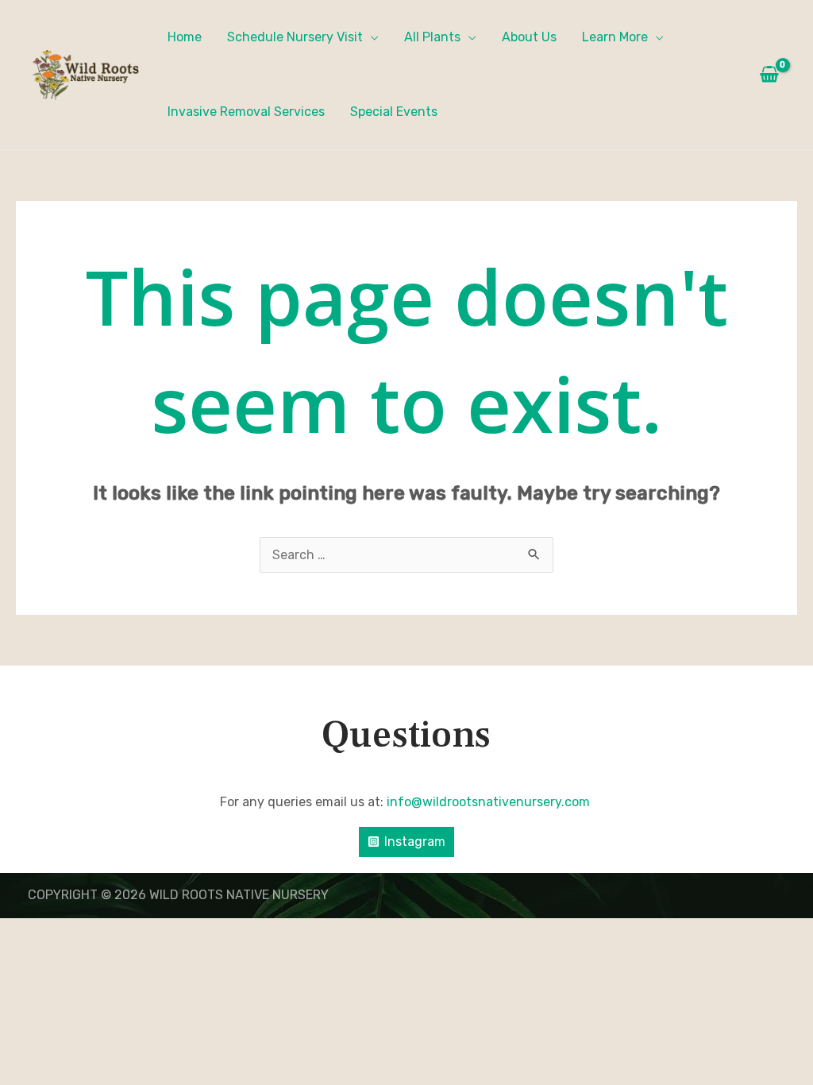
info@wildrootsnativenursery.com (490, 801)
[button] (371, 36)
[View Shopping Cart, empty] (769, 74)
